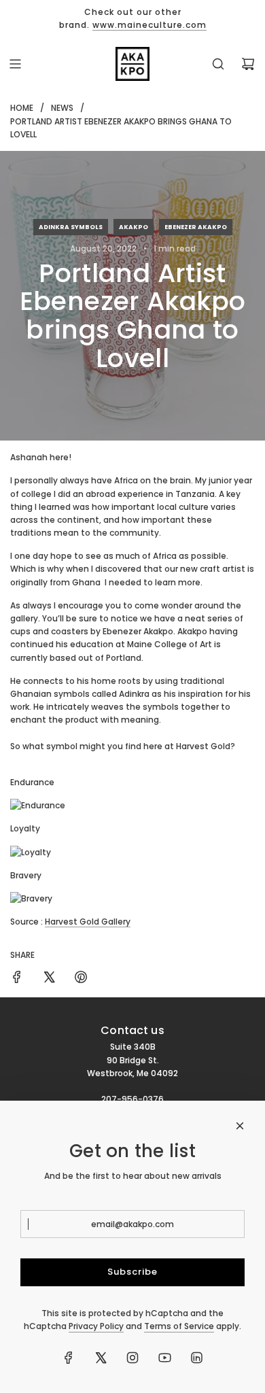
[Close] (240, 1126)
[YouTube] (164, 1358)
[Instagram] (132, 1358)
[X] (101, 1358)
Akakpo (133, 227)
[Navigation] (15, 64)
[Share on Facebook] (17, 978)
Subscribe (132, 1271)
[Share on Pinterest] (81, 978)
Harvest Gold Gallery (87, 921)
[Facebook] (69, 1358)
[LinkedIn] (196, 1358)
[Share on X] (49, 978)
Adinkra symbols (71, 227)
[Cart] (248, 64)
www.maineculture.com (149, 25)
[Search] (218, 64)
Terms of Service (179, 1326)
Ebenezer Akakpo (195, 227)
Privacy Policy (96, 1326)
